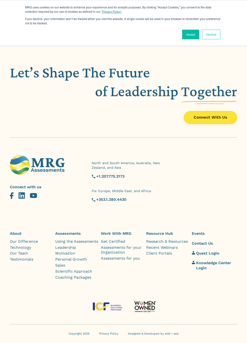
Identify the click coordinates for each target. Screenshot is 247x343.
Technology (20, 247)
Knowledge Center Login (213, 265)
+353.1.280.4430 (111, 199)
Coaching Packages (73, 277)
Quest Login (207, 253)
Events (198, 233)
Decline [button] (211, 34)
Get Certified (113, 241)
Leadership (65, 247)
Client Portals (159, 253)
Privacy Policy (108, 333)
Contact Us (202, 243)
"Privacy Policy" (111, 11)
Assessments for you (120, 258)
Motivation (65, 253)
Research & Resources (167, 241)
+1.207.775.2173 (110, 176)
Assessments (68, 233)
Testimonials (21, 259)
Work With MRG (116, 233)
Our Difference (24, 241)
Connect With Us (210, 117)
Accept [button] (190, 34)
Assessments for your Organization (121, 250)
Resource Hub (159, 233)
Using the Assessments (76, 241)
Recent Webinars (162, 247)
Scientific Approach (73, 271)
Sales (60, 265)
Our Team (19, 253)
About (15, 233)
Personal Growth (71, 259)
